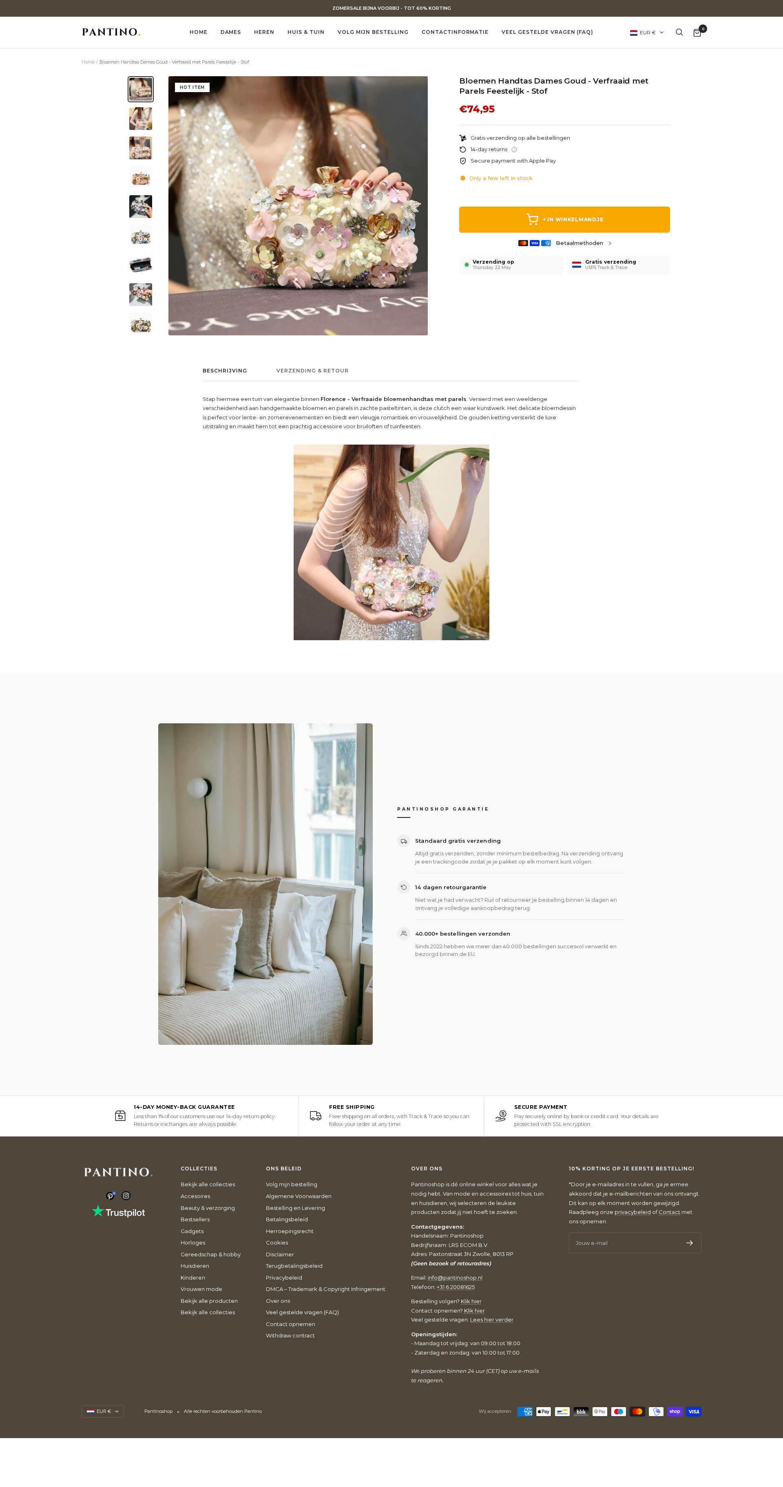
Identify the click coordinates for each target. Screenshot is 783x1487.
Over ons (278, 1301)
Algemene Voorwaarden (299, 1196)
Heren (264, 32)
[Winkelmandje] (697, 32)
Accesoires (195, 1196)
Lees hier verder (491, 1319)
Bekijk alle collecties (208, 1184)
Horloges (193, 1242)
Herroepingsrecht (290, 1231)
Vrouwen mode (201, 1289)
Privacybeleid (284, 1277)
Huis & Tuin (306, 32)
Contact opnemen (290, 1324)
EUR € (648, 32)
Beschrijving (225, 371)
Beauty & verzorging (208, 1208)
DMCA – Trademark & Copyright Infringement (325, 1289)
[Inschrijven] (689, 1243)
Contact (669, 1212)
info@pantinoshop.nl (455, 1277)
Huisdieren (195, 1265)
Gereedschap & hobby (211, 1254)
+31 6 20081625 (456, 1287)
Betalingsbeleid (287, 1219)
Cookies (277, 1242)
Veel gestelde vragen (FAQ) (547, 32)
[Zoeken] (679, 32)
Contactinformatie (455, 32)
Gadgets (192, 1231)
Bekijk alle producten (209, 1301)
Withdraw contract (290, 1335)
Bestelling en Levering (295, 1208)
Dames (231, 32)
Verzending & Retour (312, 371)
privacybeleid (633, 1212)
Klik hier (471, 1301)
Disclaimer (280, 1254)
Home (199, 32)
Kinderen (193, 1277)
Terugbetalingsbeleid (294, 1265)
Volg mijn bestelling (373, 32)
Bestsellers (195, 1219)
